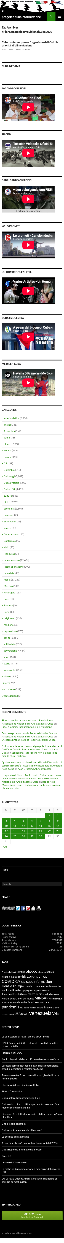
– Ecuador (7, 514)
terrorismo (8, 1013)
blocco (32, 971)
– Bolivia (6, 450)
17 (6, 830)
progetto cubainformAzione (21, 17)
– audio (6, 437)
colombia (20, 976)
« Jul (5, 846)
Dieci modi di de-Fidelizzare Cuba (20, 1084)
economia (27, 986)
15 (49, 825)
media (46, 994)
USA (17, 1014)
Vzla (55, 1013)
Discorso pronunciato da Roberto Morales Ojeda (28, 739)
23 (57, 830)
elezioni (45, 986)
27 (32, 836)
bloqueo (42, 972)
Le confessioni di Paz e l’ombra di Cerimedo (25, 1036)
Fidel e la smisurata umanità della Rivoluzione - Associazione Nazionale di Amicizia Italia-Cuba (27, 722)
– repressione (9, 631)
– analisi (6, 424)
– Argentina (8, 431)
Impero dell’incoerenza (14, 1162)
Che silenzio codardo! (14, 1123)
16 (57, 825)
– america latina (10, 418)
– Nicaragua (8, 592)
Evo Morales (55, 986)
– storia (6, 663)
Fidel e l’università (12, 1091)
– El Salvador (9, 521)
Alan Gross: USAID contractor (34, 768)
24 (6, 836)
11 (14, 825)
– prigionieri (8, 618)
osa (47, 1002)
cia (12, 976)
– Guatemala (9, 540)
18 (14, 830)
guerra (31, 990)
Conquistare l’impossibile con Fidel (21, 1097)
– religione (8, 624)
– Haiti (5, 547)
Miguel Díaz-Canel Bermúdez (18, 998)
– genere (6, 527)
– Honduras (8, 553)
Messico (54, 994)
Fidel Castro (14, 990)
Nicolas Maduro (10, 1002)
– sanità (6, 637)
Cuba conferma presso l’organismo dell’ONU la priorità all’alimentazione (30, 44)
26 (23, 836)
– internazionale (11, 560)
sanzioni (40, 1007)
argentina (20, 971)
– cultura (7, 495)
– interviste (8, 573)
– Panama (7, 605)
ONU (41, 1002)
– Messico (7, 586)
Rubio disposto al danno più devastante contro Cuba (30, 1059)
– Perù (5, 611)
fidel (4, 990)
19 (23, 830)
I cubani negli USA (12, 1052)
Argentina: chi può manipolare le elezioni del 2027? (30, 1143)
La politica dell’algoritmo (15, 1136)
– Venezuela (8, 669)
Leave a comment (23, 49)
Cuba (23, 982)
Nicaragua (57, 998)
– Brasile (6, 456)
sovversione (52, 1007)
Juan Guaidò (8, 994)
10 (6, 825)
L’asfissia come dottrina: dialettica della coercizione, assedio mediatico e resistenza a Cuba (30, 1067)
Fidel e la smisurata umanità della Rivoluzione (27, 726)
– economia (8, 508)
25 (14, 836)
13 (32, 825)
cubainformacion (39, 981)
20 (32, 830)
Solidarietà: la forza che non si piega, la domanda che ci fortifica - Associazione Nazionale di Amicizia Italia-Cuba (32, 749)
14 (40, 825)
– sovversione (9, 650)
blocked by (32, 1215)
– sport (6, 657)
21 (40, 830)
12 (23, 825)
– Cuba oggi (8, 476)
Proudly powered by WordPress (16, 1233)
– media (6, 579)
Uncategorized (10, 695)
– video (6, 676)
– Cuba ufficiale (10, 482)
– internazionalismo (13, 566)
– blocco (6, 443)
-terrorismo (8, 689)
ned (51, 998)
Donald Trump (12, 986)
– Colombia (8, 469)
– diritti (6, 502)
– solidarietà (8, 644)
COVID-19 (11, 981)
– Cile (5, 463)
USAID (25, 1013)
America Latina (8, 972)
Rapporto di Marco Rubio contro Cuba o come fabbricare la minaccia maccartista (32, 785)
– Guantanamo (10, 534)
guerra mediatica (43, 990)
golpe (25, 990)
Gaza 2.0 (6, 1155)
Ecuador (37, 986)
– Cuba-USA (8, 489)
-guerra (6, 682)
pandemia (11, 1006)
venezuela (40, 1013)
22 (49, 830)
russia (32, 1007)
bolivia (50, 971)
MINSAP (41, 998)
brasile (6, 976)
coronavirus (37, 976)
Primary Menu (59, 16)
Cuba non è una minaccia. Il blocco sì (22, 1130)
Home (5, 870)
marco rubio (35, 994)
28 (40, 836)
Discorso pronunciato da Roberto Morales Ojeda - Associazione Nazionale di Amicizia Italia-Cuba (29, 735)
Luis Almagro (21, 994)
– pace (5, 598)
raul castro (24, 1007)
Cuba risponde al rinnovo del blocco (22, 1149)
